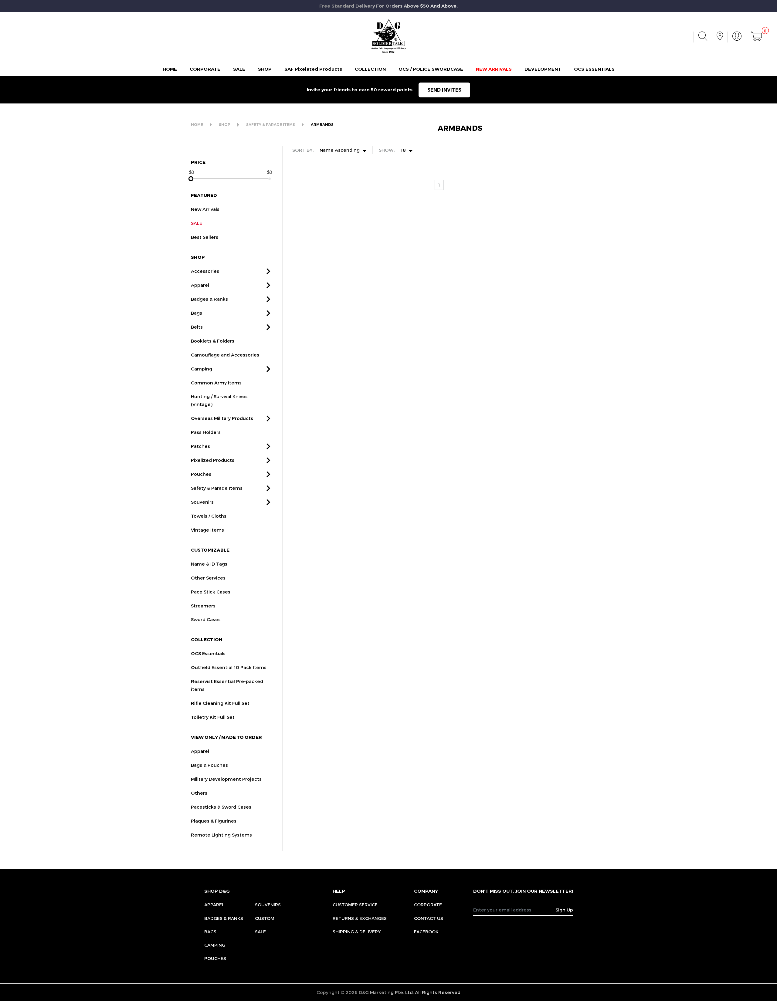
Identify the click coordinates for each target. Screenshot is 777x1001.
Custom (264, 918)
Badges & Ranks (209, 299)
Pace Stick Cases (210, 591)
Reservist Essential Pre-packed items (227, 685)
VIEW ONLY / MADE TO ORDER (226, 737)
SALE (239, 69)
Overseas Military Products (222, 418)
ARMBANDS (322, 124)
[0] (756, 37)
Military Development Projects (226, 779)
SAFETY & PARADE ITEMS (270, 124)
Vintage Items (207, 530)
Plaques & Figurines (213, 820)
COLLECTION (370, 69)
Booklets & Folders (212, 340)
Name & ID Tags (209, 563)
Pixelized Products (212, 460)
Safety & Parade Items (217, 488)
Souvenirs (202, 502)
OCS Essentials (208, 653)
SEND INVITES (444, 90)
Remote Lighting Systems (221, 834)
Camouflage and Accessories (225, 354)
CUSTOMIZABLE (210, 550)
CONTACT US (428, 918)
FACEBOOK (426, 931)
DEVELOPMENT (542, 69)
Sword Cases (206, 619)
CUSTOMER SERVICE (355, 904)
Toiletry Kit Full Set (213, 717)
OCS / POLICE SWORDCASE (431, 69)
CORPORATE (205, 69)
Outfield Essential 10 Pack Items (228, 667)
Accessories (205, 271)
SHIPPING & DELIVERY (357, 931)
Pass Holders (206, 432)
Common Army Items (216, 382)
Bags (196, 313)
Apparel (200, 285)
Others (199, 793)
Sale (260, 931)
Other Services (208, 577)
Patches (200, 446)
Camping (201, 368)
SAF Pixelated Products (313, 69)
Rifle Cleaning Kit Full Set (220, 703)
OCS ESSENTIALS (594, 69)
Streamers (203, 605)
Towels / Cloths (208, 516)
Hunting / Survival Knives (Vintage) (219, 400)
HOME (170, 69)
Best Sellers (204, 237)
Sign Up (564, 909)
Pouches (201, 474)
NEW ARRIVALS (494, 69)
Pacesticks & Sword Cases (221, 807)
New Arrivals (205, 209)
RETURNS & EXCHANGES (360, 918)
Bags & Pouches (209, 765)
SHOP (265, 69)
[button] (268, 271)
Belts (197, 327)
